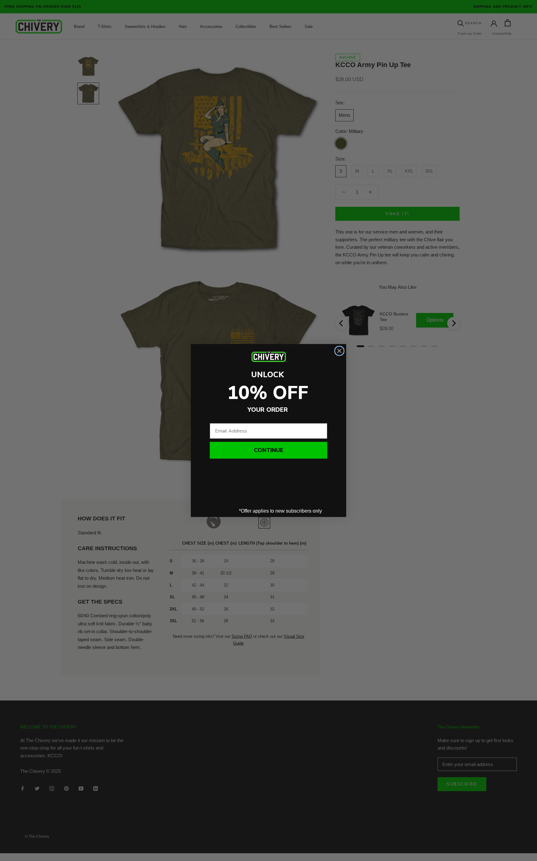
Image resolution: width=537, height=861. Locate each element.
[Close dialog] (339, 351)
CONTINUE (268, 450)
